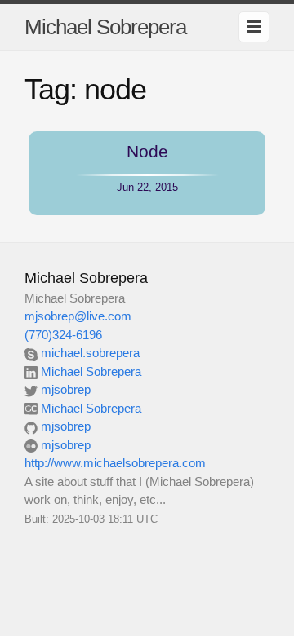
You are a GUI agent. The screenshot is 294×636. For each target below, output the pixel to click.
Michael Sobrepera (105, 27)
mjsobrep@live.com (77, 316)
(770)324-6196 (63, 335)
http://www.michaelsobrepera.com (115, 463)
